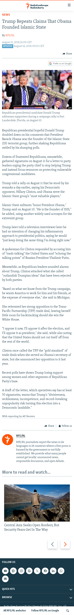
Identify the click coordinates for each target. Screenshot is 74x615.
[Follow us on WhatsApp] (61, 571)
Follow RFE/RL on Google (45, 610)
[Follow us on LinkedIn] (53, 571)
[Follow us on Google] (29, 571)
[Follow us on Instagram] (21, 571)
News (6, 15)
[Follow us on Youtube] (5, 571)
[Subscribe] (5, 579)
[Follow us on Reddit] (13, 571)
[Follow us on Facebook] (45, 571)
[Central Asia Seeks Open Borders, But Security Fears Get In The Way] (37, 503)
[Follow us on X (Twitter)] (37, 571)
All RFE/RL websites (14, 610)
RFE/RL (10, 35)
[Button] (67, 54)
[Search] (67, 610)
